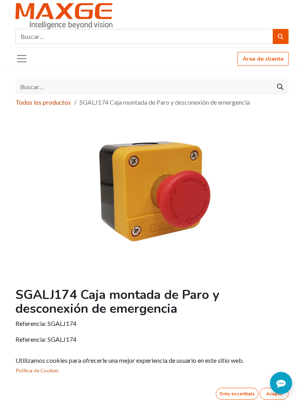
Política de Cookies (37, 371)
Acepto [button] (274, 394)
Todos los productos (43, 102)
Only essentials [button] (237, 394)
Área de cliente (263, 59)
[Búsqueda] (281, 36)
